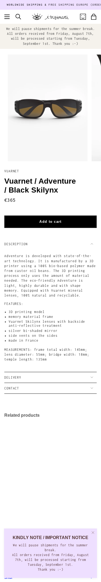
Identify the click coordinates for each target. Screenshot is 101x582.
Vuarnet (11, 171)
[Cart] (93, 17)
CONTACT (11, 388)
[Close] (93, 533)
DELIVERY (12, 377)
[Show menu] (7, 17)
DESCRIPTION (16, 244)
